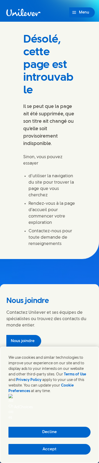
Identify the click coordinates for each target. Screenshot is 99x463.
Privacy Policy (28, 380)
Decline (49, 432)
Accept (49, 449)
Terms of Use (75, 374)
